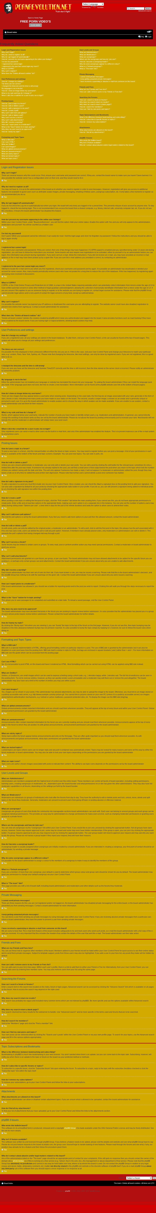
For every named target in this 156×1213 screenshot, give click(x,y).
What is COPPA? (8, 69)
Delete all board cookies (131, 1183)
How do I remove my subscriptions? (93, 122)
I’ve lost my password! (10, 62)
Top (5, 181)
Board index (12, 32)
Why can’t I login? (8, 52)
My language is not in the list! (12, 88)
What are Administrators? (89, 52)
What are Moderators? (88, 55)
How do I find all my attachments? (92, 132)
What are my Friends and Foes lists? (93, 89)
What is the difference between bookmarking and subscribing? (102, 117)
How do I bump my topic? (11, 132)
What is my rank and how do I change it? (17, 93)
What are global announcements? (14, 149)
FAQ (142, 37)
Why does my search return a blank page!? (96, 104)
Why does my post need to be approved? (17, 129)
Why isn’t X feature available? (90, 142)
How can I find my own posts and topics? (95, 109)
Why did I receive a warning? (12, 122)
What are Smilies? (8, 144)
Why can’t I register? (9, 71)
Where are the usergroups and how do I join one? (98, 59)
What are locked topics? (10, 156)
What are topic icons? (10, 158)
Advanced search (144, 11)
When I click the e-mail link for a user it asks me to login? (22, 95)
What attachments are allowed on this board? (96, 130)
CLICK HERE (35, 25)
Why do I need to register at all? (13, 55)
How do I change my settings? (13, 81)
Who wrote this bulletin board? (91, 140)
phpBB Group (70, 1128)
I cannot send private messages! (92, 77)
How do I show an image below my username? (19, 91)
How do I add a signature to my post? (15, 108)
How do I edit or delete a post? (13, 106)
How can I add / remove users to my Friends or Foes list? (101, 92)
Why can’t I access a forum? (12, 117)
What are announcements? (11, 151)
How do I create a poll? (10, 110)
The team (117, 1183)
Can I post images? (9, 147)
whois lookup (18, 1161)
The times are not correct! (11, 84)
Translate (100, 7)
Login (149, 37)
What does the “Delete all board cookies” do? (18, 73)
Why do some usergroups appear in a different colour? (100, 64)
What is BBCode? (8, 140)
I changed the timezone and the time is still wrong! (20, 86)
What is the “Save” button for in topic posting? (18, 127)
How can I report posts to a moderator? (16, 124)
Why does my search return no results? (94, 102)
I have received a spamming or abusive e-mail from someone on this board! (107, 81)
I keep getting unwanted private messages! (95, 79)
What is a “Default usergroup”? (91, 66)
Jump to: (122, 1178)
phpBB (67, 1191)
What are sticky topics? (10, 154)
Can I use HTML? (8, 142)
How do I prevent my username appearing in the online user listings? (27, 59)
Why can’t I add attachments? (12, 120)
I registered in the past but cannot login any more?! (20, 66)
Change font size (149, 31)
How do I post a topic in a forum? (14, 103)
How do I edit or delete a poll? (12, 115)
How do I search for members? (91, 107)
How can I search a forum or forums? (93, 100)
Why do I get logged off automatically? (15, 57)
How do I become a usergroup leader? (94, 62)
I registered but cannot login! (12, 64)
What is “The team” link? (89, 69)
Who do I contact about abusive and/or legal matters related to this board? (107, 145)
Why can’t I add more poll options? (14, 113)
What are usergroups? (88, 57)
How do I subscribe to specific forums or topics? (97, 119)
